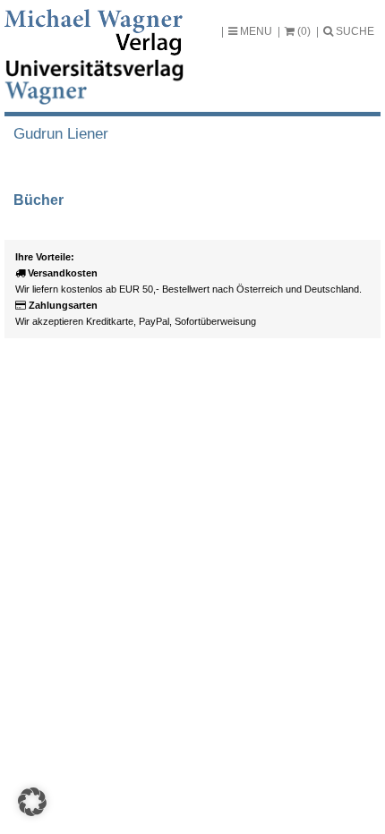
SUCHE (353, 31)
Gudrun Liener (60, 133)
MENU (254, 31)
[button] (32, 802)
